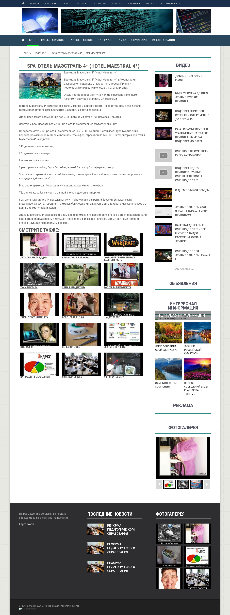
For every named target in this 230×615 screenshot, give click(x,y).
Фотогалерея (52, 3)
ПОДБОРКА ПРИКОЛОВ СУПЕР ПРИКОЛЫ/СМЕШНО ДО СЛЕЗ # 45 (192, 115)
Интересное (134, 3)
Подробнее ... (183, 268)
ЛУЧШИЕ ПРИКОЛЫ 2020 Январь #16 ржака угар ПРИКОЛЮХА (191, 211)
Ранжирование (52, 40)
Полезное (117, 3)
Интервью (82, 3)
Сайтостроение (81, 40)
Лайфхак (105, 40)
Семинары (139, 40)
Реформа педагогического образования (121, 529)
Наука (121, 40)
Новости (35, 3)
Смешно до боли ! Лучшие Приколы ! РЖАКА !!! (192, 255)
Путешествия (99, 3)
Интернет (151, 3)
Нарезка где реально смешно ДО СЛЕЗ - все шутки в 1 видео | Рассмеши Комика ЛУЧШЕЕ (190, 233)
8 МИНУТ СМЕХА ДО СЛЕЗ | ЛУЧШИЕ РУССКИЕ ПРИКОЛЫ (192, 97)
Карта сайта (26, 524)
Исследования (163, 40)
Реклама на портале (171, 3)
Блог (32, 40)
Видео (67, 3)
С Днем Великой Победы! (192, 190)
